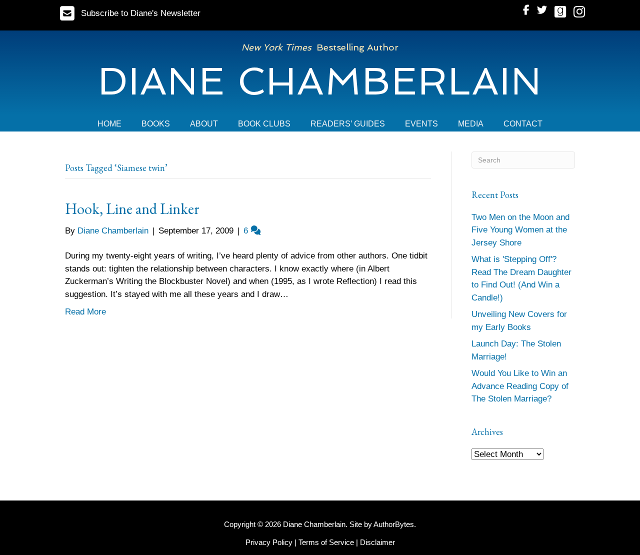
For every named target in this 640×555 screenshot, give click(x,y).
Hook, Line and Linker (132, 208)
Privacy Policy (269, 542)
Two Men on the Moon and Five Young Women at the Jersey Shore (521, 230)
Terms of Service (326, 542)
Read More (85, 311)
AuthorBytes (394, 524)
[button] (130, 13)
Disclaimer (377, 542)
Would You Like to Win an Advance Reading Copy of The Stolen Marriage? (520, 386)
